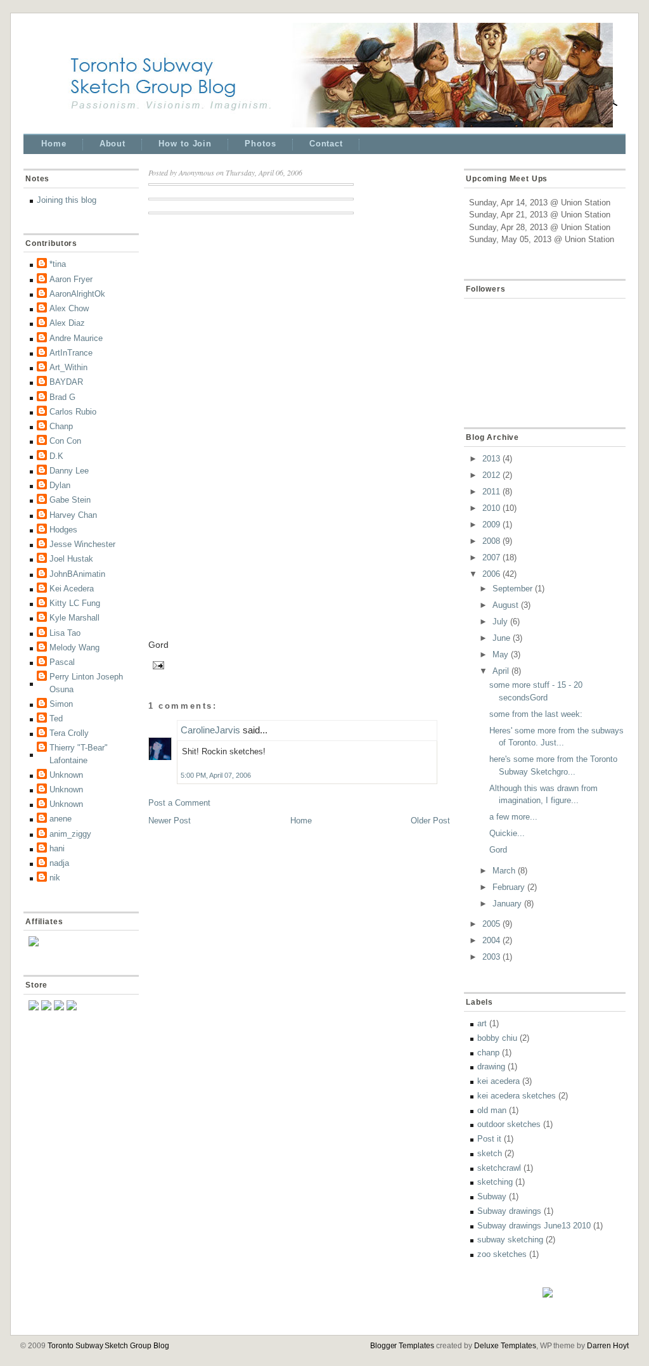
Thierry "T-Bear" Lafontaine (78, 754)
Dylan (59, 485)
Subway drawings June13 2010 (534, 1225)
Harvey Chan (73, 515)
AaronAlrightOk (77, 294)
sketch (489, 1153)
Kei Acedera (71, 588)
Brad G (62, 397)
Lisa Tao (64, 633)
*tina (57, 264)
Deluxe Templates (505, 1345)
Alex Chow (69, 308)
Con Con (65, 441)
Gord (498, 849)
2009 (491, 524)
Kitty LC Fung (74, 603)
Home (54, 143)
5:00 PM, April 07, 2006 (216, 775)
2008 (491, 541)
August (505, 605)
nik (54, 877)
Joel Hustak (71, 559)
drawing (491, 1066)
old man (491, 1110)
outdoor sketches (509, 1124)
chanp (488, 1052)
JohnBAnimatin (77, 574)
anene (60, 818)
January (507, 903)
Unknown (66, 775)
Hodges (63, 529)
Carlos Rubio (72, 411)
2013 (491, 458)
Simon (61, 704)
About (113, 143)
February (508, 887)
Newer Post (169, 820)
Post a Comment (179, 803)
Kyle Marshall (74, 617)
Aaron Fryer (71, 279)
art (482, 1023)
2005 (491, 924)
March (503, 870)
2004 (491, 940)
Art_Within (68, 367)
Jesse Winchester (82, 544)
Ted (56, 718)
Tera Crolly (69, 733)
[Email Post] (156, 664)
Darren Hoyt (608, 1345)
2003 (491, 957)
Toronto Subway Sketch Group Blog (108, 1345)
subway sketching (510, 1239)
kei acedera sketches (516, 1095)
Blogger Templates (402, 1345)
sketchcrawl (499, 1168)
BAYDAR (66, 382)
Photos (260, 143)
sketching (495, 1182)
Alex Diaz (67, 323)
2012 (491, 475)
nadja (59, 863)
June (501, 638)
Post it (489, 1139)
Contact (326, 143)
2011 (491, 491)
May (500, 654)
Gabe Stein (70, 500)
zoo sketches (502, 1254)
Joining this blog (66, 200)
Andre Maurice (76, 338)
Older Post (430, 820)
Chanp (61, 426)
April (500, 671)
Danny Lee (69, 470)
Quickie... (507, 833)
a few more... (513, 817)
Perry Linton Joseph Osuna (86, 683)
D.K (56, 456)
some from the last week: (535, 714)
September (512, 588)
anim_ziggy (70, 834)
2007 (491, 557)
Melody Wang (74, 647)
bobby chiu (497, 1038)
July (500, 621)
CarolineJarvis (210, 730)
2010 (491, 508)
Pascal (62, 662)
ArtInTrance (71, 353)
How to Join (185, 143)
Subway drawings (509, 1211)
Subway (491, 1196)
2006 (491, 574)
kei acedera (498, 1081)
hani (57, 848)
